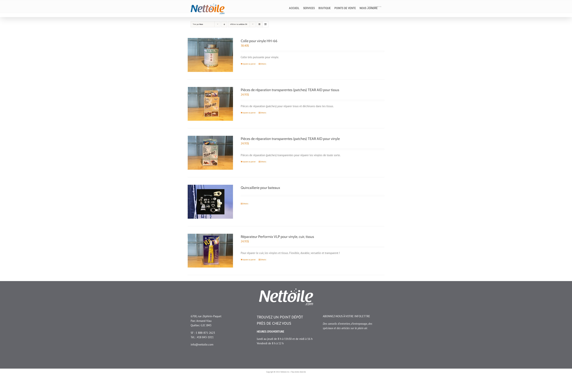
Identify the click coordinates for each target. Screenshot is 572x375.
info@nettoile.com (202, 344)
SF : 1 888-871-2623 (203, 333)
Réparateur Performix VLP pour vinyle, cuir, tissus (277, 236)
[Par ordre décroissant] (224, 24)
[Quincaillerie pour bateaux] (210, 202)
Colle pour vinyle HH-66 (259, 41)
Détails (263, 64)
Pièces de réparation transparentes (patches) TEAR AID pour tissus (290, 90)
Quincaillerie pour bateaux (260, 187)
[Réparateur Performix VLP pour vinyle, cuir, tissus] (210, 251)
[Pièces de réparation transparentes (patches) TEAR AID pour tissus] (210, 104)
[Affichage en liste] (265, 24)
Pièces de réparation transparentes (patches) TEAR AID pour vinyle (290, 139)
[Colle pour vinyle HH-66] (210, 55)
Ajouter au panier (249, 64)
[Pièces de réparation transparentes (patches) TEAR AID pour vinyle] (210, 153)
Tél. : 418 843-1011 (202, 337)
